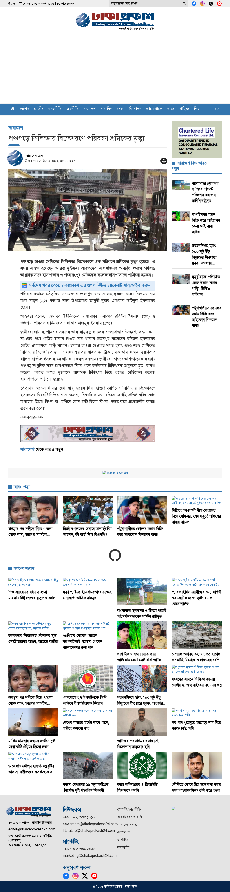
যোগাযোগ (123, 832)
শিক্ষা (197, 109)
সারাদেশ (89, 109)
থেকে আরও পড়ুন (41, 449)
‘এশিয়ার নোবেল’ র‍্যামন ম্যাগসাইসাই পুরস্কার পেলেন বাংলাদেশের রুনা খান (82, 641)
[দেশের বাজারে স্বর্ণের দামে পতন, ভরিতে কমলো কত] (88, 712)
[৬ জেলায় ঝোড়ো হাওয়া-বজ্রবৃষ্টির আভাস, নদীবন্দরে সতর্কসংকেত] (33, 756)
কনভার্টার (123, 847)
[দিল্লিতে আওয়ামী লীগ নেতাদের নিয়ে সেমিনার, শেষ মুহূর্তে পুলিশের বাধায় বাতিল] (197, 500)
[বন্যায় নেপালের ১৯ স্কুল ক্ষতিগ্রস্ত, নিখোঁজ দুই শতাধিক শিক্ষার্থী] (88, 765)
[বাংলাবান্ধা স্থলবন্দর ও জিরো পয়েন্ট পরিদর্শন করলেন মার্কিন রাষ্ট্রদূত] (142, 591)
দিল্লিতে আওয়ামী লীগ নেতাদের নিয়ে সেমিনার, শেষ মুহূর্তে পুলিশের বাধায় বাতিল (196, 516)
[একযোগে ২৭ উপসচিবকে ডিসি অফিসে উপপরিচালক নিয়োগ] (88, 678)
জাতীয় (39, 109)
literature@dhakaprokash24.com (89, 830)
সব (216, 109)
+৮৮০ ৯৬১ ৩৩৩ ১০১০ (79, 817)
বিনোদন (135, 109)
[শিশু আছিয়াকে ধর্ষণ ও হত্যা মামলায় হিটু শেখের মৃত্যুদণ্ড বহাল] (33, 582)
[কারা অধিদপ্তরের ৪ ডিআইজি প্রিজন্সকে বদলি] (142, 765)
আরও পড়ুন (22, 486)
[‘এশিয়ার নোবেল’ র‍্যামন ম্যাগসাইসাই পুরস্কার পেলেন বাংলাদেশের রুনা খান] (88, 625)
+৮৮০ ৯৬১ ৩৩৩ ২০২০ (79, 848)
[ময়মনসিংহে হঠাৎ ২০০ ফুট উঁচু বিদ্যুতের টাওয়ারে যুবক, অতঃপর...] (142, 678)
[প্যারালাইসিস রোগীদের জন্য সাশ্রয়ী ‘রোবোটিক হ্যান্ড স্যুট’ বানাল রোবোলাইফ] (197, 582)
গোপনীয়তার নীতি (129, 809)
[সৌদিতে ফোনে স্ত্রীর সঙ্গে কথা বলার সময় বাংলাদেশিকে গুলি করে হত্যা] (197, 765)
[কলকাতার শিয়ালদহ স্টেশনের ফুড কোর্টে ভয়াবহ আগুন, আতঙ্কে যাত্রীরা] (33, 625)
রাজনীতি (55, 109)
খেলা (121, 109)
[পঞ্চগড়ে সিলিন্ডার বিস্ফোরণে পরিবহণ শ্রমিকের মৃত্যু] (87, 210)
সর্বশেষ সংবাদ (24, 568)
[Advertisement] (115, 69)
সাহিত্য (184, 109)
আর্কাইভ (122, 839)
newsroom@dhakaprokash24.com (90, 824)
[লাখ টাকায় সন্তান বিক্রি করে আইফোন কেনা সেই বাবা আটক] (142, 635)
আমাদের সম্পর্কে (128, 824)
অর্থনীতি (72, 109)
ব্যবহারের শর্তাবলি (129, 817)
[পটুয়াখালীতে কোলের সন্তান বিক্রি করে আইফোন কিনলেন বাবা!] (142, 510)
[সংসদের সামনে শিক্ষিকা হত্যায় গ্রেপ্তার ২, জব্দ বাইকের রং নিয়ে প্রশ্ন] (197, 669)
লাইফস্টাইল (154, 109)
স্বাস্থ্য (170, 109)
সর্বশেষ (24, 109)
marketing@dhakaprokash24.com (90, 855)
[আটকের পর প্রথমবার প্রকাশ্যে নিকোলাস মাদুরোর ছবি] (142, 722)
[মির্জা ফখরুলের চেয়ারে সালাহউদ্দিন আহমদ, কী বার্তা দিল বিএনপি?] (88, 510)
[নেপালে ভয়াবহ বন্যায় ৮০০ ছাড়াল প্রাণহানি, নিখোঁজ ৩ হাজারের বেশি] (197, 635)
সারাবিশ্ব (106, 109)
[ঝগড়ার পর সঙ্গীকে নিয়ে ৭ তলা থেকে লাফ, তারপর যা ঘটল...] (33, 510)
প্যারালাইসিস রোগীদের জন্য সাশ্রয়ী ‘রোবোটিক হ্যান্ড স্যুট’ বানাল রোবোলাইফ (196, 598)
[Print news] (163, 161)
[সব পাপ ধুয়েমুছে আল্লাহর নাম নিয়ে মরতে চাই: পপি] (197, 712)
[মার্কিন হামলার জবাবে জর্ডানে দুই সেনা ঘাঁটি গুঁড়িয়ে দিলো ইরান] (33, 722)
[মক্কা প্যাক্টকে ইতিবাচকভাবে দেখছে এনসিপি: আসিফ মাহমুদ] (88, 582)
